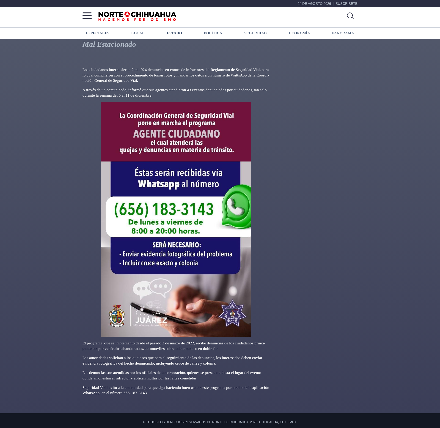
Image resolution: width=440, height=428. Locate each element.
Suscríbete (347, 3)
